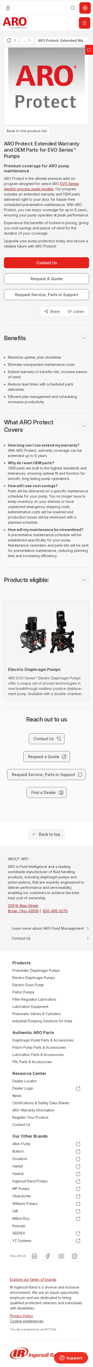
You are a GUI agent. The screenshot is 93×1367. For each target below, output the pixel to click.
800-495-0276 (55, 911)
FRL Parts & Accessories (32, 1062)
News (17, 1096)
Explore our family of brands (33, 1279)
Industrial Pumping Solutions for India (42, 1021)
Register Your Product (30, 1117)
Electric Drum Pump (28, 985)
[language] (8, 8)
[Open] (84, 23)
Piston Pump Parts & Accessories (39, 1047)
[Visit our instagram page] (74, 1256)
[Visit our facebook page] (48, 1256)
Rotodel (18, 1226)
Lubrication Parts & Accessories (38, 1054)
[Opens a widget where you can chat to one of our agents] (71, 1358)
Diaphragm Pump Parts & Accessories (43, 1040)
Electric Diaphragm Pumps (33, 978)
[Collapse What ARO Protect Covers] (84, 426)
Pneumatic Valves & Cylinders (36, 1014)
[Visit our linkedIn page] (34, 1256)
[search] (72, 8)
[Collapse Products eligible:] (84, 580)
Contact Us (21, 1124)
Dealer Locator (24, 1081)
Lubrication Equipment (30, 1006)
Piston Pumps (23, 992)
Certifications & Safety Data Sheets (40, 1103)
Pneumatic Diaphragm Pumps (36, 970)
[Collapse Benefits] (84, 338)
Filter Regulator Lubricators (34, 999)
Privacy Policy (21, 1316)
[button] (46, 338)
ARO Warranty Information (33, 1110)
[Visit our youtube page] (61, 1256)
